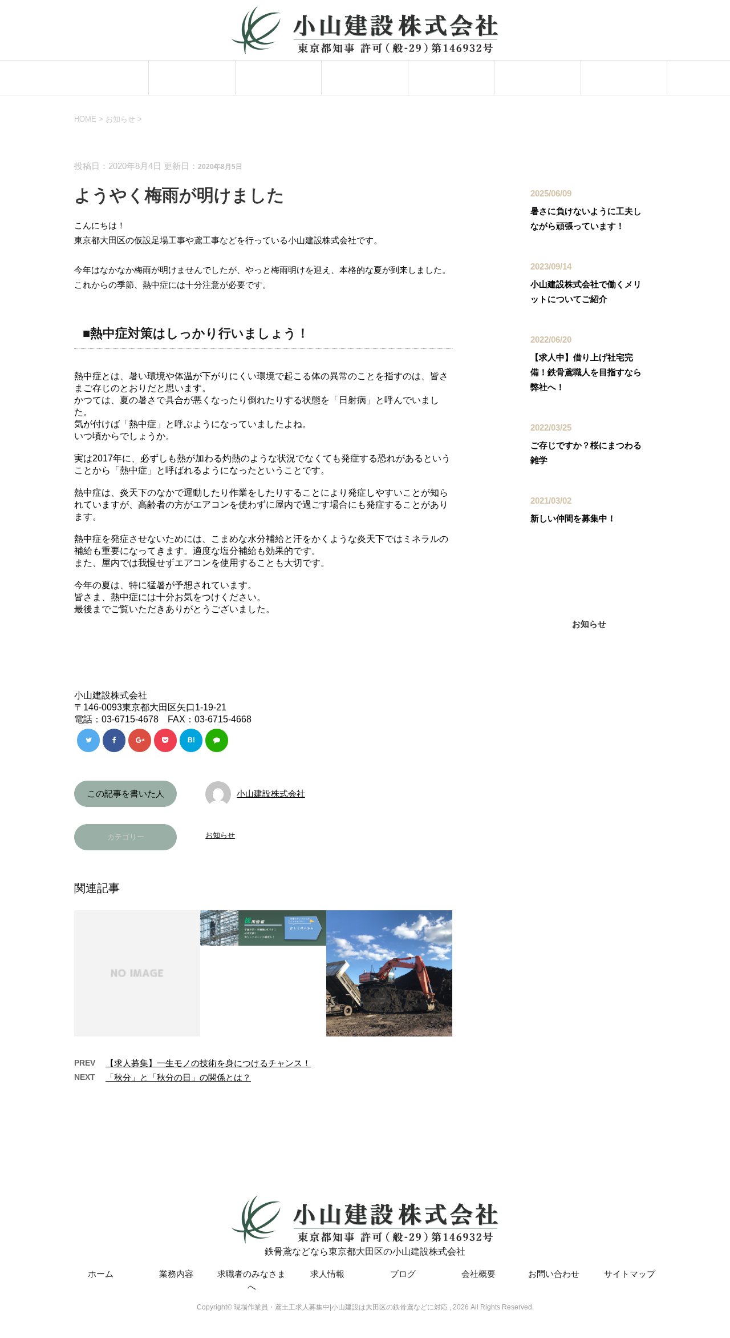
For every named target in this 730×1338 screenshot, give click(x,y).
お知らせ (220, 835)
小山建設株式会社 (271, 793)
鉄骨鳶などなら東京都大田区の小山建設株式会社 (365, 1251)
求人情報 (365, 77)
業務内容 (192, 77)
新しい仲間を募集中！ (573, 518)
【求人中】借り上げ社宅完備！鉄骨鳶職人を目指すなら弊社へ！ (586, 372)
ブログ (451, 77)
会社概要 (537, 77)
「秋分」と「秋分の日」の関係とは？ (178, 1077)
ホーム (106, 77)
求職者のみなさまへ (278, 77)
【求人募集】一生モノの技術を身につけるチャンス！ (208, 1063)
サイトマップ (629, 1274)
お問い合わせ (624, 77)
